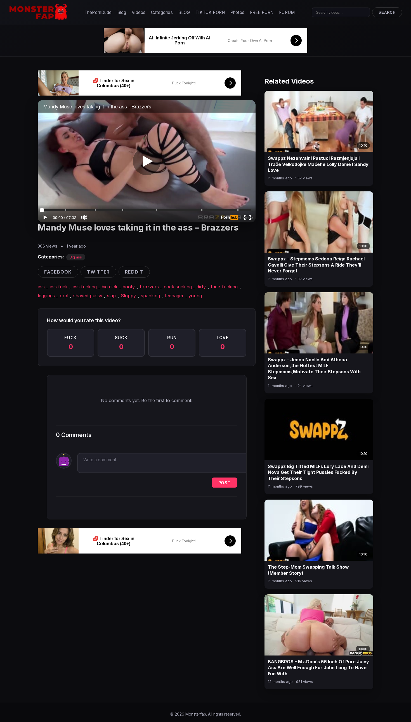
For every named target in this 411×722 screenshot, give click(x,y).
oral (64, 295)
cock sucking (178, 286)
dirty (201, 286)
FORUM (287, 12)
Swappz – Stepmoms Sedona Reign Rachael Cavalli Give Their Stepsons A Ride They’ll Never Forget (316, 265)
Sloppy (128, 295)
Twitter (98, 272)
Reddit (134, 272)
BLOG (184, 12)
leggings (46, 295)
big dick (109, 286)
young (195, 295)
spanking (150, 295)
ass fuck (59, 286)
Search (387, 12)
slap (111, 295)
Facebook (58, 272)
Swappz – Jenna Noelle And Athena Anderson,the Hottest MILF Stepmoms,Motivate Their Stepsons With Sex (314, 369)
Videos (138, 12)
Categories (162, 12)
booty (128, 286)
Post (224, 482)
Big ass (76, 257)
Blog (121, 12)
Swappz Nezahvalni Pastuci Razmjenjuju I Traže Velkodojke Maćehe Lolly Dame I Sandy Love (318, 164)
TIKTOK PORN (210, 12)
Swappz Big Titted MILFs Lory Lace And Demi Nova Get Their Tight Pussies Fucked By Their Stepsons (318, 472)
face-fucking (224, 286)
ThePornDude (98, 12)
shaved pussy (87, 295)
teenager (174, 295)
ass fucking (85, 286)
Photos (237, 12)
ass (41, 286)
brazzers (149, 286)
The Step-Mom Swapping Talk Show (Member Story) (308, 570)
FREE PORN (261, 12)
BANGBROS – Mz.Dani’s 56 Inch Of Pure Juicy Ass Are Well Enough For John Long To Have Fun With (318, 667)
